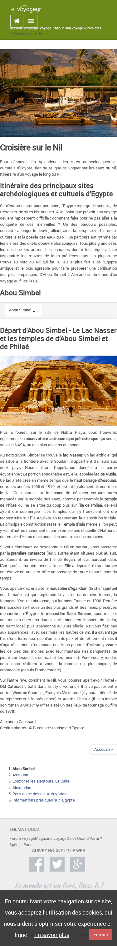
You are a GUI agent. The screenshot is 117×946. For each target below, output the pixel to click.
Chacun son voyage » (69, 28)
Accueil (16, 28)
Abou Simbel (20, 310)
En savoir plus (51, 935)
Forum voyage (22, 838)
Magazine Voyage (37, 28)
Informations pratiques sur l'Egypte (43, 800)
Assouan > (103, 749)
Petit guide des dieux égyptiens (40, 794)
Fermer (100, 934)
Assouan (20, 775)
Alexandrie (21, 787)
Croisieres (93, 28)
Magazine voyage (50, 838)
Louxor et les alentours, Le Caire (41, 781)
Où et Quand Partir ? (84, 838)
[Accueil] (26, 9)
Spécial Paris (20, 844)
